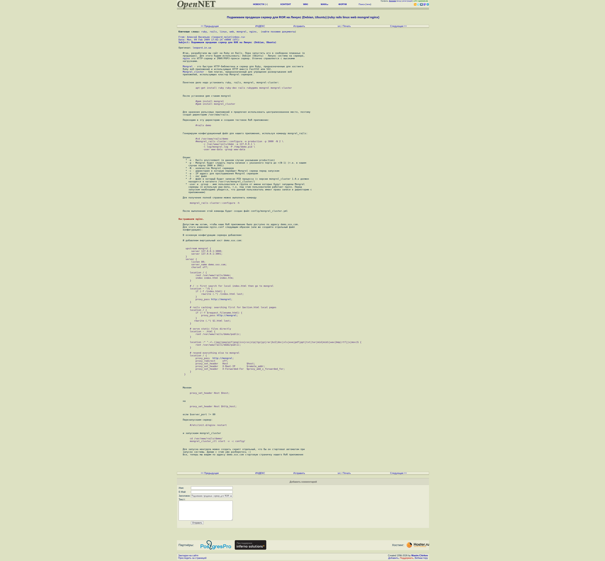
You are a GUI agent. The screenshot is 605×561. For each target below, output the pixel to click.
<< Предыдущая (210, 26)
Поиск (362, 4)
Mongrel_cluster (193, 71)
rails (213, 31)
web (232, 31)
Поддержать (406, 558)
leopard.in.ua (202, 47)
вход (399, 1)
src (339, 26)
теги (368, 4)
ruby (204, 31)
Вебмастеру (421, 558)
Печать (347, 26)
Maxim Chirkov (419, 555)
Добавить (393, 558)
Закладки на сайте (188, 555)
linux (223, 31)
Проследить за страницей (192, 558)
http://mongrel (221, 299)
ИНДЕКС (260, 26)
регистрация (407, 1)
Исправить (299, 26)
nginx (252, 31)
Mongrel (188, 66)
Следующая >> (398, 26)
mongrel (242, 31)
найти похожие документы (278, 31)
